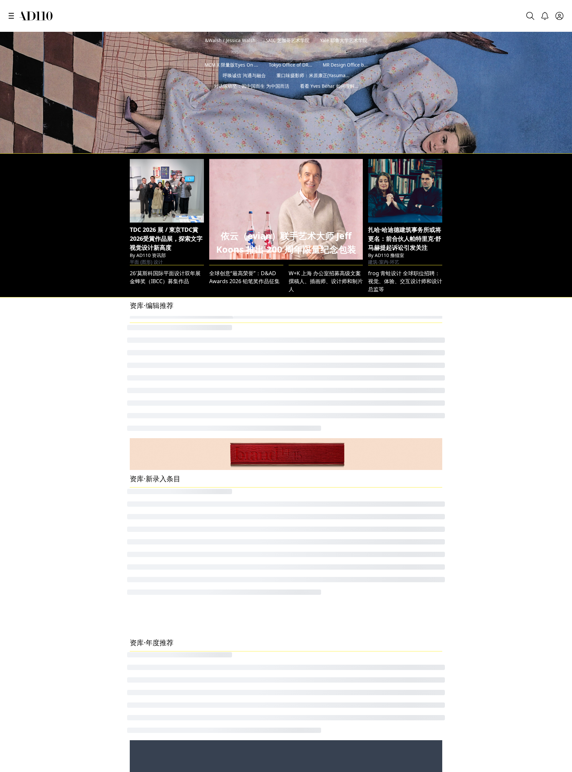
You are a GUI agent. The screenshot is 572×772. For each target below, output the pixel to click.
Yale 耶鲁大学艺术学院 (343, 40)
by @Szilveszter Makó (536, 114)
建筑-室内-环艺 (383, 224)
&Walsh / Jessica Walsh (230, 40)
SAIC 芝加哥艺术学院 (288, 40)
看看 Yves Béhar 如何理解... (329, 96)
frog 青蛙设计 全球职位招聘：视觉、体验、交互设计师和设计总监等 (405, 249)
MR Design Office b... (345, 75)
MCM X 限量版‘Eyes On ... (231, 75)
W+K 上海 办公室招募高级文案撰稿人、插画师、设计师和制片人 (326, 249)
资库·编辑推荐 (151, 273)
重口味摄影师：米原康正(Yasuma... (313, 86)
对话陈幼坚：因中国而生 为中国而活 (251, 96)
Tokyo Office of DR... (290, 75)
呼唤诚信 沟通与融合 (244, 86)
